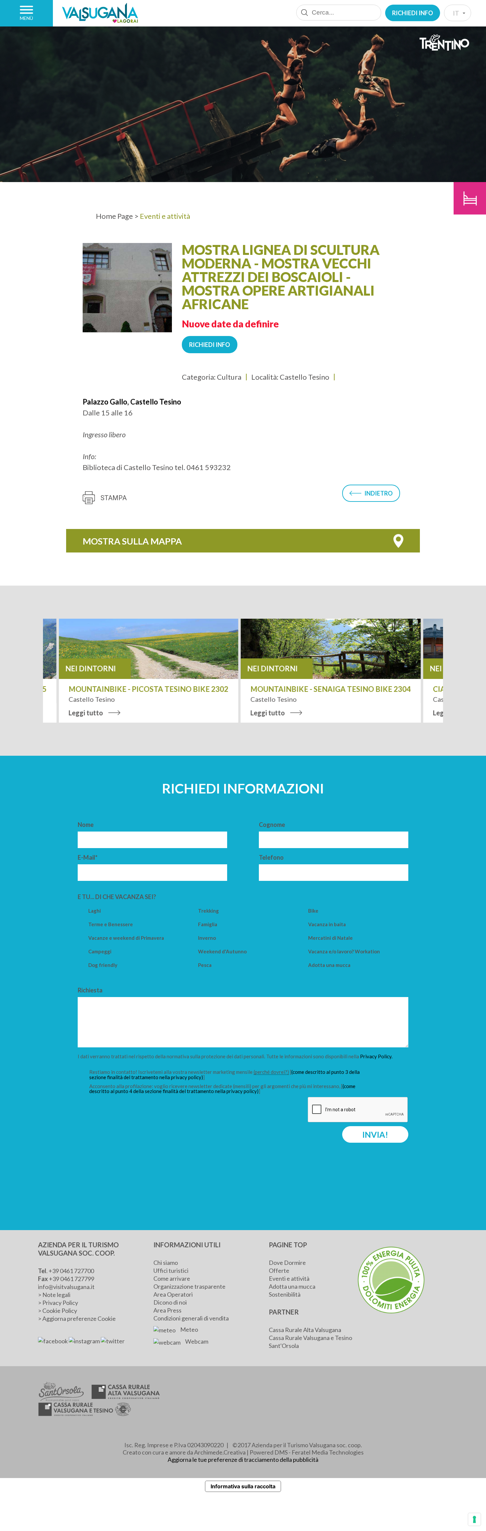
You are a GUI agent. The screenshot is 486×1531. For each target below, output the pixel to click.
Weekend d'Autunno (222, 951)
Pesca (205, 965)
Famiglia (207, 924)
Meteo (188, 1329)
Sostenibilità (285, 1294)
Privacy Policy (60, 1302)
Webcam (196, 1341)
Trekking (208, 910)
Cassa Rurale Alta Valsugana (305, 1329)
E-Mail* (88, 857)
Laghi (94, 910)
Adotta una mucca (329, 965)
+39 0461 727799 (71, 1278)
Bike (313, 910)
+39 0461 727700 (71, 1270)
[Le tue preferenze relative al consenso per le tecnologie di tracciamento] (474, 1519)
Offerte (279, 1270)
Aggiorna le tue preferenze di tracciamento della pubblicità (243, 1459)
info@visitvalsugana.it (66, 1286)
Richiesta (90, 990)
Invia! (375, 1134)
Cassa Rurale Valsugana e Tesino (310, 1337)
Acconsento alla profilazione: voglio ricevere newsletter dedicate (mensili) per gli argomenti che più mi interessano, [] (222, 1089)
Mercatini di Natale (330, 937)
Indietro (378, 493)
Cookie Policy (59, 1310)
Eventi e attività (289, 1278)
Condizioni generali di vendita (191, 1318)
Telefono (271, 857)
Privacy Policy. (376, 1056)
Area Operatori (173, 1294)
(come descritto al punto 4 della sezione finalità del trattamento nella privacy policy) (222, 1088)
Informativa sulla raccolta (243, 1486)
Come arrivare (171, 1278)
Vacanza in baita (327, 924)
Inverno (207, 937)
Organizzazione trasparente (189, 1286)
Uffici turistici (170, 1270)
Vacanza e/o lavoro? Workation (344, 951)
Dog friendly (102, 965)
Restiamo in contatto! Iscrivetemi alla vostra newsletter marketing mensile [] (224, 1075)
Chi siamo (165, 1262)
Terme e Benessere (110, 924)
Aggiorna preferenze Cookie (79, 1318)
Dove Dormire (287, 1262)
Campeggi (99, 951)
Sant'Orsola (284, 1345)
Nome (86, 825)
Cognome (272, 825)
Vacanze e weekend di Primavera (126, 937)
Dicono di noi (170, 1302)
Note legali (56, 1294)
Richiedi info (412, 13)
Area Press (167, 1310)
